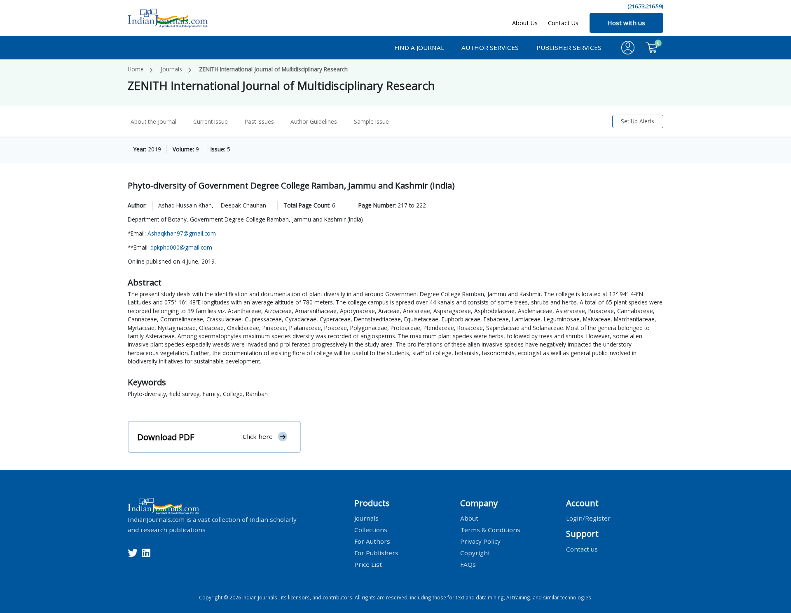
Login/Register (588, 518)
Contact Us (563, 23)
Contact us (582, 549)
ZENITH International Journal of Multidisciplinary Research (273, 69)
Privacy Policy (480, 541)
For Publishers (376, 552)
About (469, 518)
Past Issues (259, 121)
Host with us (626, 23)
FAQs (468, 564)
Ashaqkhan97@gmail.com (181, 233)
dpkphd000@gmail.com (181, 247)
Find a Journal (419, 47)
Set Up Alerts (637, 121)
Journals (171, 69)
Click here (258, 436)
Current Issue (210, 121)
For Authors (372, 541)
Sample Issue (371, 121)
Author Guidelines (313, 121)
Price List (368, 564)
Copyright (475, 552)
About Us (525, 23)
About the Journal (153, 121)
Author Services (490, 47)
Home (136, 69)
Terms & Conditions (490, 530)
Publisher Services (568, 47)
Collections (370, 530)
